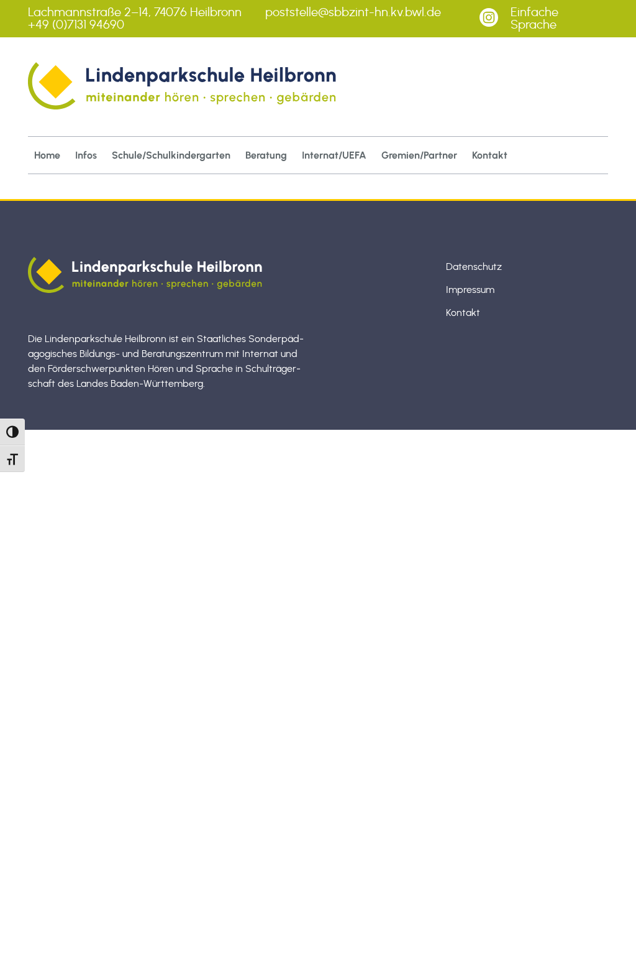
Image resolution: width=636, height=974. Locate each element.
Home (47, 155)
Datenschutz (474, 267)
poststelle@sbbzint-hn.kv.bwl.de (353, 12)
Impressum (470, 290)
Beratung (266, 155)
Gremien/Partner (419, 155)
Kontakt (489, 155)
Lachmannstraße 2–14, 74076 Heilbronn (135, 12)
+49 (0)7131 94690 (76, 25)
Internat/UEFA (334, 155)
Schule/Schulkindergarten (171, 155)
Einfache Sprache (534, 18)
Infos (86, 155)
